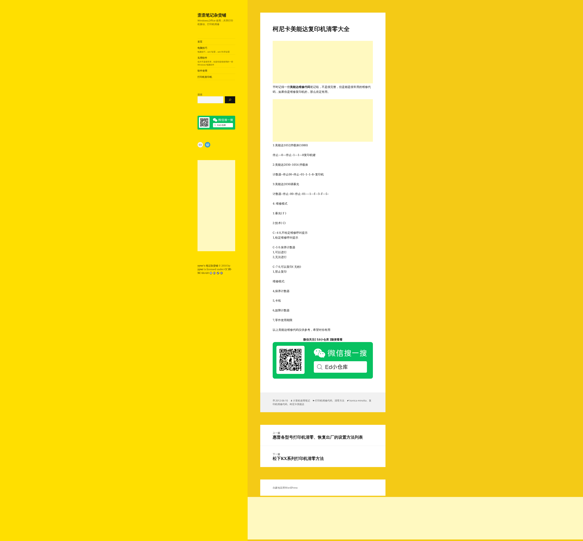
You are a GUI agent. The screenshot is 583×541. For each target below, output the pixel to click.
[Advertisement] (216, 205)
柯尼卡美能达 (297, 404)
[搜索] (230, 99)
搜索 (200, 94)
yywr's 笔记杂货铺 (208, 265)
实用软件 (215, 61)
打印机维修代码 (323, 400)
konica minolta (358, 400)
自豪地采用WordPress (285, 487)
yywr (201, 269)
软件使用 (202, 70)
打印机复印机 (205, 77)
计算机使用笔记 (301, 400)
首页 (200, 41)
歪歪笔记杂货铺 (212, 15)
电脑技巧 (214, 49)
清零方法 (339, 400)
